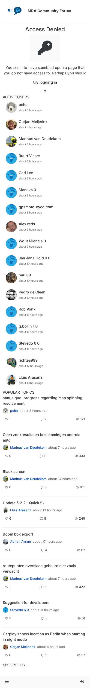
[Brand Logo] (14, 11)
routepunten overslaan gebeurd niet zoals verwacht (39, 568)
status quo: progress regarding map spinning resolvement (42, 400)
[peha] (5, 410)
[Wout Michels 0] (5, 447)
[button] (6, 681)
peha (14, 410)
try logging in (45, 82)
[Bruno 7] (5, 578)
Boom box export (18, 534)
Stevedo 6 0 (19, 610)
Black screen (14, 471)
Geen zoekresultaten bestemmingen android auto (42, 437)
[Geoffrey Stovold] (5, 610)
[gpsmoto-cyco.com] (5, 647)
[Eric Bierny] (5, 541)
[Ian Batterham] (5, 479)
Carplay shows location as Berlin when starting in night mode (44, 637)
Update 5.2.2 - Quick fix (24, 503)
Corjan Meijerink (22, 646)
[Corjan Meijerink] (5, 510)
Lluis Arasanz (20, 510)
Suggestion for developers (26, 602)
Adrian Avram (20, 541)
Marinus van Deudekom (28, 447)
